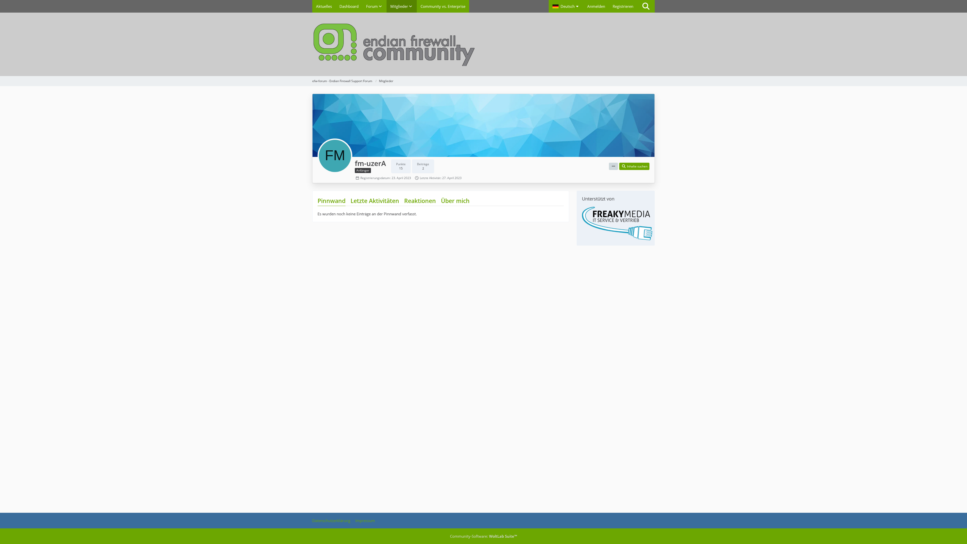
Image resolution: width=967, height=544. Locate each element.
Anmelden (596, 6)
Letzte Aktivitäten (375, 201)
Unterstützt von (598, 199)
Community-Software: (483, 536)
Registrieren (623, 6)
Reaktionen (420, 201)
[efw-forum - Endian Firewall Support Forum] (483, 44)
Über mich (455, 201)
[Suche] (646, 6)
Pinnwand (332, 201)
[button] (566, 6)
